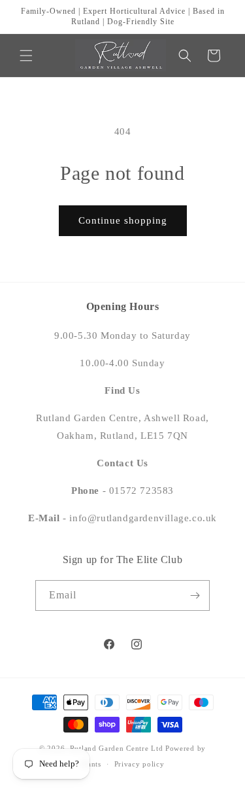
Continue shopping (122, 220)
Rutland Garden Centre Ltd (116, 748)
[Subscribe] (194, 595)
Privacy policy (139, 764)
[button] (26, 55)
